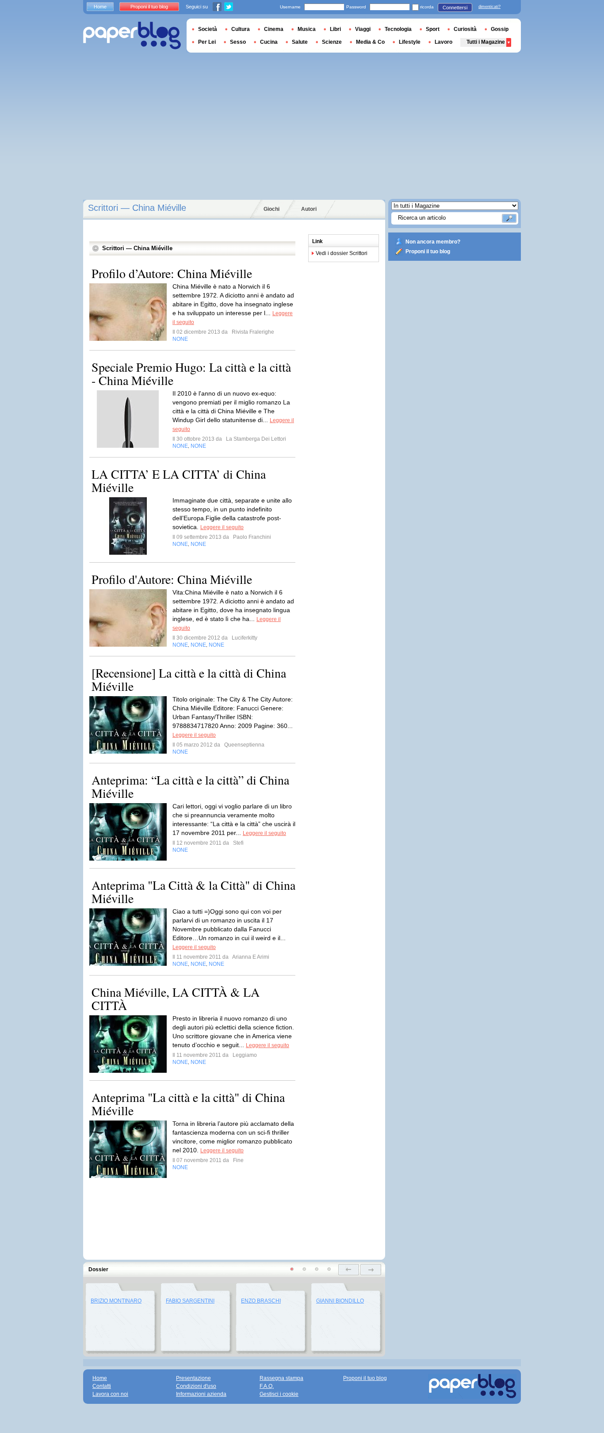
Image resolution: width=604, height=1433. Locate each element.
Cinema (273, 29)
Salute (300, 42)
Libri (335, 29)
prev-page (348, 1269)
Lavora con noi (110, 1394)
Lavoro (443, 42)
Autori (309, 209)
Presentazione (193, 1378)
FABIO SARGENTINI (190, 1301)
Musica (307, 29)
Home (100, 6)
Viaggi (363, 29)
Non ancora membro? (432, 242)
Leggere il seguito (222, 527)
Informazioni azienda (201, 1394)
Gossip (499, 29)
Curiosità (465, 29)
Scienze (332, 42)
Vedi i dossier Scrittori (341, 253)
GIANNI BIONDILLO (340, 1301)
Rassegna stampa (281, 1378)
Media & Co (370, 42)
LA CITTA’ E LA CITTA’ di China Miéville (179, 480)
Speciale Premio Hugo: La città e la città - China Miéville (191, 373)
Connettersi (455, 7)
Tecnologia (398, 29)
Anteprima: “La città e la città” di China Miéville (190, 786)
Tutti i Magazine (485, 42)
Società (207, 29)
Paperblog (132, 36)
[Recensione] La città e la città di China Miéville (189, 679)
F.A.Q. (267, 1386)
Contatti (101, 1386)
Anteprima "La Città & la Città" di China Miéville (193, 892)
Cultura (240, 29)
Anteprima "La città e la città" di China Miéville (188, 1104)
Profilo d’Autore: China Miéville (172, 273)
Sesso (238, 42)
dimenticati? (489, 6)
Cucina (269, 42)
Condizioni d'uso (196, 1386)
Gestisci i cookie (279, 1394)
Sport (433, 29)
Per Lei (207, 42)
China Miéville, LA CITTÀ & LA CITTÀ (176, 998)
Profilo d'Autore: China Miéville (172, 579)
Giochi (271, 209)
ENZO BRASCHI (261, 1301)
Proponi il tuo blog (427, 251)
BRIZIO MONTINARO (116, 1301)
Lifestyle (410, 42)
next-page (370, 1269)
